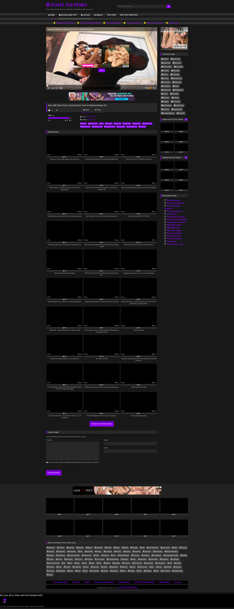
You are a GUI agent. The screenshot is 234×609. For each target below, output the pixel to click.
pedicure (124, 567)
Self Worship (179, 105)
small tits (51, 570)
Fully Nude (176, 74)
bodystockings (93, 123)
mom (59, 567)
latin (85, 563)
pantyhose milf (86, 126)
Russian (176, 97)
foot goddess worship (172, 555)
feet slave (137, 551)
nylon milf (118, 123)
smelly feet (61, 570)
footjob (184, 555)
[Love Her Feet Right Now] (117, 494)
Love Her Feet (133, 23)
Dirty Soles (179, 66)
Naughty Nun (179, 90)
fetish (97, 555)
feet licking (108, 551)
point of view (143, 567)
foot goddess (157, 555)
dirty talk (51, 551)
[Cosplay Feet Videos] (101, 100)
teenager (148, 570)
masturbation (161, 563)
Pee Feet (166, 97)
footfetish (146, 555)
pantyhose (115, 567)
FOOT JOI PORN (68, 4)
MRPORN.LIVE (173, 228)
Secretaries (176, 101)
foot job (51, 559)
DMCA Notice (164, 582)
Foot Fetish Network (90, 23)
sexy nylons (121, 126)
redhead (168, 567)
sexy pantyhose (132, 126)
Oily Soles (175, 93)
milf (170, 563)
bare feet (71, 547)
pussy (160, 567)
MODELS (99, 15)
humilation (165, 559)
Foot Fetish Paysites (176, 217)
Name (106, 440)
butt (143, 547)
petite (133, 567)
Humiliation (167, 86)
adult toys (51, 547)
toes (157, 570)
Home (48, 18)
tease (123, 570)
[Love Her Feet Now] (174, 49)
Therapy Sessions (169, 113)
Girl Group (167, 82)
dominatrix (72, 551)
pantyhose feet (148, 123)
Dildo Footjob (167, 66)
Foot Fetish (172, 214)
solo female (95, 570)
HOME (52, 15)
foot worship (100, 559)
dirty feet (183, 547)
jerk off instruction (54, 563)
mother (68, 567)
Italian (176, 86)
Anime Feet (176, 59)
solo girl (105, 570)
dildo (175, 547)
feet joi (99, 551)
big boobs (99, 547)
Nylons (54, 18)
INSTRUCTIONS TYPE (69, 15)
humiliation (175, 559)
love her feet (137, 563)
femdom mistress (74, 555)
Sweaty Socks (178, 109)
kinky (77, 563)
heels (133, 559)
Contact (178, 582)
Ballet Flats (167, 62)
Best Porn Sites (173, 200)
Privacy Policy (124, 582)
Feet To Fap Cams (175, 211)
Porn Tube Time (174, 236)
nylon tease (137, 123)
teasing (132, 570)
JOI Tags (76, 582)
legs (100, 563)
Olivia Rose (91, 119)
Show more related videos (101, 424)
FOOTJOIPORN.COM (128, 587)
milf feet (178, 563)
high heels (143, 559)
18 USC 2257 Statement (144, 582)
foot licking (69, 559)
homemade (154, 559)
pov (152, 567)
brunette (135, 547)
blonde (126, 547)
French (166, 74)
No (5, 602)
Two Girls (181, 113)
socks (71, 570)
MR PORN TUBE (174, 225)
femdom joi (61, 555)
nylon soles (127, 123)
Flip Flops (176, 70)
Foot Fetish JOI (91, 116)
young (50, 574)
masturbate (149, 563)
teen (140, 570)
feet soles (147, 551)
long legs (117, 563)
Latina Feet (167, 90)
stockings (143, 126)
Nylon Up (173, 23)
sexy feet (178, 567)
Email (106, 448)
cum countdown (153, 547)
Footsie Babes (113, 23)
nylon (86, 567)
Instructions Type (60, 582)
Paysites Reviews (174, 233)
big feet (109, 547)
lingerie (108, 563)
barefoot (80, 547)
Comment (49, 440)
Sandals (166, 101)
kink (102, 123)
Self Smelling (167, 105)
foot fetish (136, 555)
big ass (90, 547)
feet (81, 551)
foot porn (79, 559)
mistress (51, 567)
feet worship (158, 551)
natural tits (77, 567)
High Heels (178, 82)
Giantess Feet (177, 78)
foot (114, 555)
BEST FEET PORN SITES (129, 15)
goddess (125, 559)
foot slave (89, 559)
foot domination (124, 555)
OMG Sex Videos (174, 230)
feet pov (118, 551)
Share (99, 110)
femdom (51, 555)
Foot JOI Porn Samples (177, 219)
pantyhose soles (98, 126)
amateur (61, 547)
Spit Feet (166, 109)
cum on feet (166, 547)
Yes (5, 600)
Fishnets (166, 70)
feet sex (127, 551)
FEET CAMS (111, 15)
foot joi (60, 559)
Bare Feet (178, 62)
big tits (117, 547)
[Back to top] (228, 603)
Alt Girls (166, 59)
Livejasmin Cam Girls (176, 222)
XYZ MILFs (171, 241)
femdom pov (87, 555)
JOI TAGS (86, 15)
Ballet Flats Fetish (65, 23)
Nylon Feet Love (155, 23)
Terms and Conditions (104, 582)
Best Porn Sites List (175, 203)
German (166, 78)
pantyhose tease (110, 126)
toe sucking (166, 570)
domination (61, 551)
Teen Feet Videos (174, 239)
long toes (127, 563)
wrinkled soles (178, 570)
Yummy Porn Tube (175, 244)
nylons (105, 567)
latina (92, 563)
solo (86, 570)
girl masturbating (113, 559)
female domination (172, 551)
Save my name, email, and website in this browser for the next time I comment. (73, 462)
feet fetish (89, 551)
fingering (105, 555)
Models (87, 582)
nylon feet (109, 123)
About (87, 110)
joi (64, 563)
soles (78, 570)
